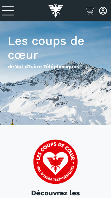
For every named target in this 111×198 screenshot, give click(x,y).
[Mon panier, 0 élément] (91, 11)
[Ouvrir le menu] (25, 10)
